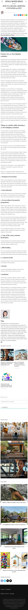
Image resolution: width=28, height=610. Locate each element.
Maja (5, 12)
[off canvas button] (2, 1)
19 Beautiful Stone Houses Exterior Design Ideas (14, 524)
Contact (3, 589)
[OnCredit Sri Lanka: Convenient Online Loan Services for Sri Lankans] (7, 376)
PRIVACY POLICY (5, 593)
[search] (26, 1)
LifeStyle (14, 3)
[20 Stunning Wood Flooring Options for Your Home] (14, 537)
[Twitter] (5, 580)
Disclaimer (8, 589)
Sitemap (12, 593)
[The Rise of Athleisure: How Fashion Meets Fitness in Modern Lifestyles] (7, 354)
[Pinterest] (1, 342)
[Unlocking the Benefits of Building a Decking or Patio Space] (14, 450)
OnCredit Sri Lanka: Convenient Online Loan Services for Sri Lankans (6, 385)
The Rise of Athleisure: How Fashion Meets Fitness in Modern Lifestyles (7, 363)
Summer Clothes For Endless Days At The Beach (14, 502)
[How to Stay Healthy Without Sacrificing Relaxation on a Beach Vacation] (20, 354)
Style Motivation (14, 1)
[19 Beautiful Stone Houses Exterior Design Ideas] (14, 515)
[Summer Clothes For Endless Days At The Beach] (14, 493)
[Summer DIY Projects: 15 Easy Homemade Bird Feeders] (14, 561)
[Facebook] (2, 580)
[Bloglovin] (10, 580)
